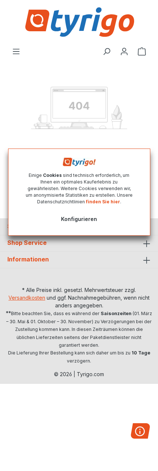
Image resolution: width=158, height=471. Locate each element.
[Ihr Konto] (124, 51)
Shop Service (27, 242)
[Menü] (16, 51)
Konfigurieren (79, 219)
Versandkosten (26, 298)
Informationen (28, 259)
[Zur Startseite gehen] (79, 22)
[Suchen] (106, 51)
